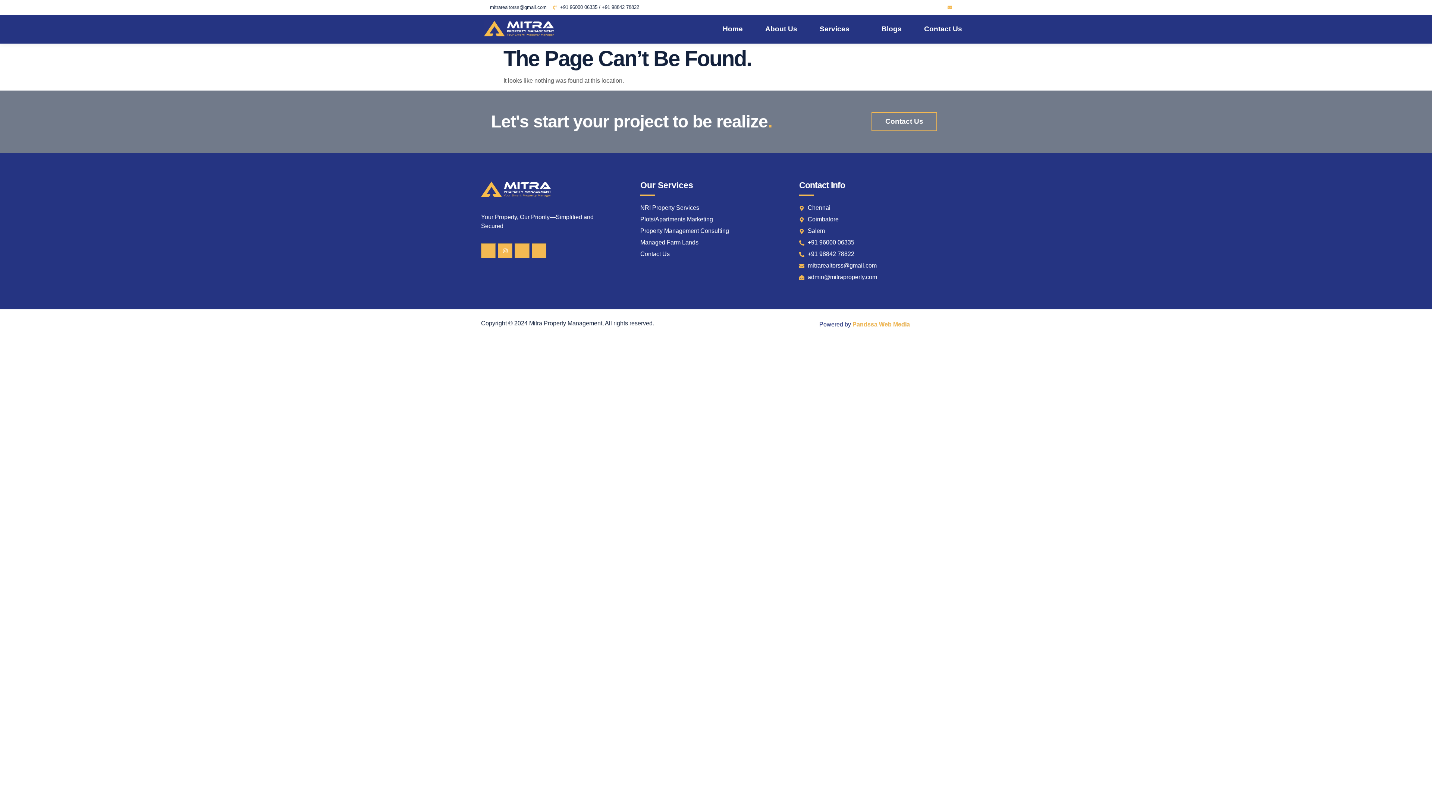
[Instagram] (505, 250)
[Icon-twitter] (919, 7)
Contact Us (943, 29)
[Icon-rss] (940, 7)
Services (835, 29)
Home (733, 29)
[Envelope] (950, 7)
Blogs (892, 29)
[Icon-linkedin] (929, 7)
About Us (781, 29)
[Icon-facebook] (909, 7)
